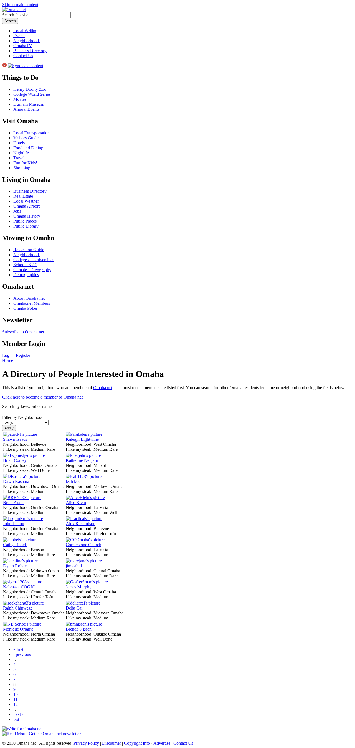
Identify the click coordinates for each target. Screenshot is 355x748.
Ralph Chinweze (17, 608)
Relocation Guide (28, 249)
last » (17, 719)
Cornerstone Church (83, 544)
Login (7, 355)
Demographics (26, 274)
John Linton (13, 523)
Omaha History (26, 216)
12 (15, 704)
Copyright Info (137, 743)
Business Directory (30, 50)
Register (23, 355)
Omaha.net (102, 387)
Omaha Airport (26, 206)
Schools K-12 (25, 264)
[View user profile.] (20, 434)
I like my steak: (17, 449)
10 (15, 694)
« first (18, 649)
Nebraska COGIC (19, 587)
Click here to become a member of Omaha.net (42, 397)
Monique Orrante (18, 629)
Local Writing (25, 30)
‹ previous (22, 654)
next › (18, 714)
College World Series (31, 94)
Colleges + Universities (33, 259)
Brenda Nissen (79, 629)
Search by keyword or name (27, 406)
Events (19, 35)
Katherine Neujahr (82, 460)
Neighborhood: (17, 444)
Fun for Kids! (25, 162)
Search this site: (16, 14)
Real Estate (23, 196)
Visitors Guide (26, 137)
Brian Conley (15, 460)
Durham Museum (28, 104)
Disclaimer (111, 743)
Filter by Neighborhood (23, 417)
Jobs (17, 211)
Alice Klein (76, 502)
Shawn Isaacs (15, 439)
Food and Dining (28, 147)
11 (15, 699)
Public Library (26, 226)
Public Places (25, 221)
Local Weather (26, 201)
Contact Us (23, 55)
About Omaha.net (29, 298)
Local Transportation (31, 132)
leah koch (74, 481)
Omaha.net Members (31, 303)
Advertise (161, 743)
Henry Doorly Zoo (29, 89)
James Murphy (79, 587)
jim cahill (74, 565)
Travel (18, 157)
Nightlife (21, 152)
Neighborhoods (26, 40)
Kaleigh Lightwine (82, 439)
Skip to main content (20, 4)
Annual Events (26, 109)
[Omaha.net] (14, 9)
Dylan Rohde (15, 565)
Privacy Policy (86, 743)
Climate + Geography (32, 269)
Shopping (21, 167)
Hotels (19, 142)
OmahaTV (22, 45)
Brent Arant (13, 502)
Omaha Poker (25, 308)
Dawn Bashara (16, 481)
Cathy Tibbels (15, 544)
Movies (19, 99)
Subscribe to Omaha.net (23, 331)
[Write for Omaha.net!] (22, 728)
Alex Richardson (80, 523)
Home (7, 360)
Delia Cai (74, 608)
